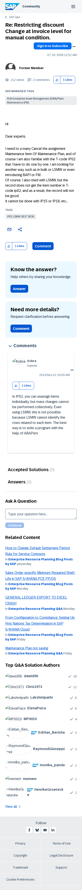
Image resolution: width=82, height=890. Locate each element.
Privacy (20, 843)
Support (61, 867)
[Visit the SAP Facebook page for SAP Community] (29, 830)
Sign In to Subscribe (52, 46)
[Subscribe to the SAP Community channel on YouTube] (45, 830)
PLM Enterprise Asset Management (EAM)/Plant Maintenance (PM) (35, 100)
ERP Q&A (14, 17)
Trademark (20, 867)
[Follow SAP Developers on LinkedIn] (53, 830)
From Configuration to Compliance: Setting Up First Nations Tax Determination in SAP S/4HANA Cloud (40, 623)
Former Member (31, 68)
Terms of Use (61, 843)
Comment (43, 246)
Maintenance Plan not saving (26, 648)
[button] (57, 80)
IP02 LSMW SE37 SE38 (20, 216)
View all (11, 806)
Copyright (20, 855)
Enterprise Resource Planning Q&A (35, 608)
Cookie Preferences (20, 879)
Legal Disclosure (61, 855)
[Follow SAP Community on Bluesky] (37, 830)
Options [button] (74, 46)
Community (31, 6)
